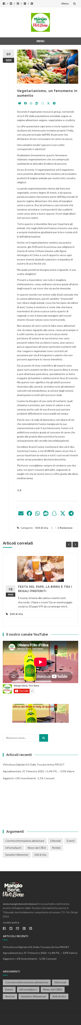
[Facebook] (25, 103)
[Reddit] (36, 103)
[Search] (43, 738)
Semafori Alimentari (16, 854)
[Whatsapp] (31, 103)
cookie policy (11, 922)
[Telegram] (54, 103)
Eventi (70, 840)
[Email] (19, 103)
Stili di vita (41, 527)
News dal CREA (37, 847)
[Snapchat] (42, 103)
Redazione (66, 527)
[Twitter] (48, 103)
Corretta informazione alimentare (24, 840)
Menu (65, 3)
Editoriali (55, 840)
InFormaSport (13, 847)
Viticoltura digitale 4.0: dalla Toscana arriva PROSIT (34, 764)
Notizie (56, 847)
